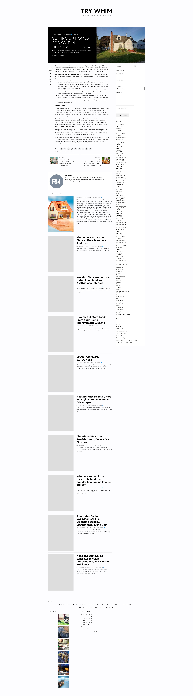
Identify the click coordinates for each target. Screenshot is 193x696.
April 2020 (119, 255)
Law (117, 294)
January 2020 (120, 258)
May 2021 (119, 235)
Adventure (119, 267)
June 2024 (119, 168)
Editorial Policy (120, 338)
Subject (118, 86)
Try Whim (96, 10)
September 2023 (121, 184)
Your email (119, 80)
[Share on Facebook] (61, 148)
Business (119, 271)
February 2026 (120, 134)
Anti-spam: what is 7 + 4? (123, 108)
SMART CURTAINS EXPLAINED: (88, 358)
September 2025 (121, 141)
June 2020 (119, 251)
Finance (118, 282)
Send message (122, 115)
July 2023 (119, 188)
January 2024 (120, 177)
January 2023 (120, 199)
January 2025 (120, 155)
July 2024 (119, 166)
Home (118, 324)
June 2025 (119, 146)
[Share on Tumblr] (82, 148)
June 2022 (119, 211)
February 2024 (120, 175)
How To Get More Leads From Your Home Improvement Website (91, 320)
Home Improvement (58, 55)
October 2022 (120, 204)
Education (119, 275)
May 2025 (119, 148)
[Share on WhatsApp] (72, 148)
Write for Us (119, 329)
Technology (119, 309)
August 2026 (120, 124)
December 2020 (121, 240)
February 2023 (120, 197)
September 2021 (121, 227)
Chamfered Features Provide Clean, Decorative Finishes (93, 439)
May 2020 (119, 253)
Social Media (120, 304)
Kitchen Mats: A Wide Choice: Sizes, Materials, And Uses (91, 240)
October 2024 (120, 161)
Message (119, 92)
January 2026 (120, 135)
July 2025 (119, 144)
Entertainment (120, 276)
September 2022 (121, 206)
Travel (118, 313)
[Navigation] (190, 1)
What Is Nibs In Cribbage (123, 314)
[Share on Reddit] (79, 148)
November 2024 (121, 159)
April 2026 (119, 130)
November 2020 (121, 242)
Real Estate (119, 300)
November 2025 (121, 137)
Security (118, 302)
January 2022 (120, 220)
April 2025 (119, 150)
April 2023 (119, 193)
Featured (119, 280)
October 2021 (120, 226)
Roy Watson (67, 34)
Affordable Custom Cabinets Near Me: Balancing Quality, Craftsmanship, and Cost (92, 520)
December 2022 (121, 200)
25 (83, 624)
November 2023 (121, 181)
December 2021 (121, 222)
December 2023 (121, 179)
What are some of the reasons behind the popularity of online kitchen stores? (94, 480)
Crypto (118, 273)
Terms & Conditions (122, 333)
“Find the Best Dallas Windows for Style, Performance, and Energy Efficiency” (93, 560)
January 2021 (120, 238)
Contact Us (119, 322)
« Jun (95, 631)
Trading (118, 311)
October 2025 (120, 139)
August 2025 (120, 143)
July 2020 (119, 249)
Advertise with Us (121, 331)
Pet (117, 298)
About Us (119, 326)
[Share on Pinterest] (75, 148)
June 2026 (119, 126)
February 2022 (120, 218)
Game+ (118, 285)
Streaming (119, 307)
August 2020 (120, 247)
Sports (118, 305)
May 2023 (119, 191)
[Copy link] (90, 148)
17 (81, 622)
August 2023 (120, 186)
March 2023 (119, 195)
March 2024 (119, 173)
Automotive (119, 269)
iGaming (118, 293)
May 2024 (119, 170)
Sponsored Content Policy (124, 342)
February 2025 (120, 153)
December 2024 (121, 157)
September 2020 (121, 246)
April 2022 (119, 215)
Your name (119, 73)
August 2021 (120, 229)
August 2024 (120, 164)
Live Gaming (120, 296)
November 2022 (121, 202)
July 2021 (119, 231)
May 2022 (119, 213)
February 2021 (120, 237)
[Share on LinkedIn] (68, 148)
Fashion (118, 278)
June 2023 (119, 190)
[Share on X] (64, 148)
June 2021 (119, 233)
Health (118, 289)
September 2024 (121, 162)
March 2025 (119, 152)
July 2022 (119, 209)
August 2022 (120, 208)
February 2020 (120, 256)
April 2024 (119, 171)
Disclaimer (119, 335)
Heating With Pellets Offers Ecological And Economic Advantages (94, 399)
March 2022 (119, 217)
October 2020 (120, 244)
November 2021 (121, 224)
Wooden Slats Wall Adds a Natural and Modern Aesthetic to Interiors (93, 280)
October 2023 (120, 182)
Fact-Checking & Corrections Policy (126, 340)
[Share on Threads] (86, 148)
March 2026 (119, 132)
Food (117, 284)
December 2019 (121, 260)
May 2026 (119, 128)
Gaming (118, 287)
